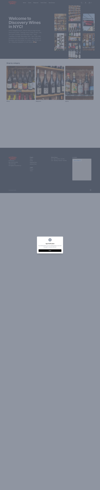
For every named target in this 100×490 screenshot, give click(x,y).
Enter (50, 250)
